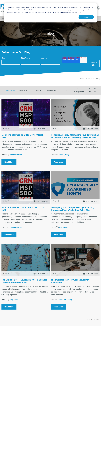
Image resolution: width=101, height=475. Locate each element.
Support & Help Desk (92, 90)
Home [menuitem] (82, 79)
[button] (98, 8)
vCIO (65, 90)
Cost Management (79, 90)
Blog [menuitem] (98, 79)
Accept (86, 17)
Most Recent (10, 90)
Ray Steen (63, 227)
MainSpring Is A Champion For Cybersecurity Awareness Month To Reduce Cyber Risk (72, 208)
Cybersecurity (24, 90)
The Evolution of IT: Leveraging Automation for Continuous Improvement (24, 281)
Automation (51, 90)
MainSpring (64, 155)
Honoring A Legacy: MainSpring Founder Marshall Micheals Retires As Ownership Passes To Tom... (75, 136)
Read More (9, 162)
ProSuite (38, 90)
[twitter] (8, 129)
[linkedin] (6, 129)
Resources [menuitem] (90, 79)
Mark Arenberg (65, 300)
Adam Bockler (16, 155)
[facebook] (4, 129)
